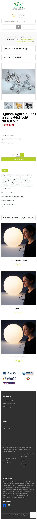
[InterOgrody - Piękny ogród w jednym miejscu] (18, 5)
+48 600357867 (7, 460)
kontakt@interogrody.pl (9, 458)
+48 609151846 (7, 462)
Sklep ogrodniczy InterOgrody (15, 37)
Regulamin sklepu (8, 400)
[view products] (9, 373)
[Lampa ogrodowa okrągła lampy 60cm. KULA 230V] (18, 336)
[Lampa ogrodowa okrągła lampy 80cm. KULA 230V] (18, 288)
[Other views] (2, 106)
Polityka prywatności (9, 403)
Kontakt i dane (7, 428)
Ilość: (13, 155)
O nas (4, 425)
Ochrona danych (7, 407)
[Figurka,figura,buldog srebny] (8, 105)
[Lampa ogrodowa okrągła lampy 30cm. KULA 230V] (18, 240)
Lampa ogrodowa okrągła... (18, 260)
